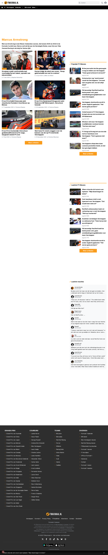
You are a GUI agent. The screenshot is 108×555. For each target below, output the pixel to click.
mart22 (76, 318)
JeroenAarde (78, 287)
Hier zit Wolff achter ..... (78, 315)
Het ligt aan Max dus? (77, 308)
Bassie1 (76, 326)
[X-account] (43, 539)
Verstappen (10, 7)
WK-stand (28, 7)
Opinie (36, 68)
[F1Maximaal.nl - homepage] (11, 2)
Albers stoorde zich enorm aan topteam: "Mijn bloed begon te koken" (24, 553)
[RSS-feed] (58, 539)
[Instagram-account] (50, 539)
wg (75, 335)
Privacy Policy (46, 518)
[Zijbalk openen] (2, 3)
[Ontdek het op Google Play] (48, 545)
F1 (4, 7)
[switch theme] (102, 3)
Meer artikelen (33, 143)
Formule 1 (4, 128)
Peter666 (77, 304)
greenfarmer (78, 296)
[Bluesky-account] (62, 539)
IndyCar (4, 68)
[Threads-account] (65, 539)
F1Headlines (55, 518)
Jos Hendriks (78, 361)
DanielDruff (77, 343)
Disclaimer (79, 518)
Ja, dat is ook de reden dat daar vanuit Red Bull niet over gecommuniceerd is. (88, 340)
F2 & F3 (4, 98)
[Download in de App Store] (59, 545)
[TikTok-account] (54, 539)
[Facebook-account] (46, 539)
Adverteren (64, 518)
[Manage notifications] (3, 552)
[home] (2, 7)
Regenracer (78, 311)
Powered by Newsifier (54, 549)
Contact (71, 518)
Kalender (18, 7)
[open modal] (105, 3)
